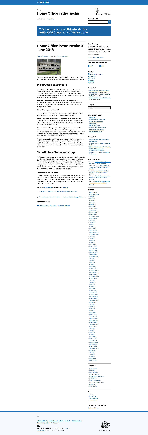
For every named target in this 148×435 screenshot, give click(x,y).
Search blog (93, 18)
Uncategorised (93, 386)
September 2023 (94, 216)
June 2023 (92, 222)
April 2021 (92, 264)
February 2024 (93, 208)
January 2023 (93, 230)
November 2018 (93, 320)
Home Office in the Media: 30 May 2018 (49, 197)
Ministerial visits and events (96, 376)
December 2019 (93, 294)
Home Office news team (43, 56)
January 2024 (93, 210)
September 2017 (93, 348)
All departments (76, 420)
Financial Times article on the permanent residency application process (99, 167)
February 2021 (93, 268)
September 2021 (93, 256)
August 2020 (93, 278)
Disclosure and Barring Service (97, 127)
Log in (91, 394)
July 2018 (92, 328)
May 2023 (92, 224)
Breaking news (93, 368)
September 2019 (93, 300)
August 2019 (92, 302)
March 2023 (92, 228)
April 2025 (92, 200)
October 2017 (93, 346)
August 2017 (92, 350)
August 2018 (92, 326)
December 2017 (93, 342)
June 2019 (92, 306)
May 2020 (92, 284)
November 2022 (93, 232)
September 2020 (94, 276)
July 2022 (92, 236)
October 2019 (93, 298)
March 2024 (92, 206)
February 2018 (93, 338)
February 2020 (93, 290)
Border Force (43, 191)
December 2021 (93, 250)
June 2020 (92, 282)
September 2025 (94, 194)
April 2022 (92, 242)
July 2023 (92, 220)
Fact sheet (92, 370)
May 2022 (92, 240)
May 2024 (92, 202)
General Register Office (95, 131)
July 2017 (91, 352)
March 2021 (92, 266)
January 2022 (93, 248)
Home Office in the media (58, 13)
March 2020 (92, 288)
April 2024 (92, 204)
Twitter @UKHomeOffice (96, 74)
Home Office (50, 19)
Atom (102, 66)
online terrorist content (70, 191)
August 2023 (93, 218)
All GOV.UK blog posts (56, 420)
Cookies (55, 423)
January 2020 (93, 292)
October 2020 (93, 274)
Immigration (51, 191)
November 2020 (93, 272)
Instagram (92, 76)
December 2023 (93, 212)
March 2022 (92, 244)
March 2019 (92, 312)
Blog (39, 9)
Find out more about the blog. (96, 57)
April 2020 (92, 286)
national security (59, 191)
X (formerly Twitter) (44, 205)
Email (68, 205)
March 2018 (92, 336)
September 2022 (94, 234)
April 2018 (92, 334)
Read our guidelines (93, 408)
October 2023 (93, 214)
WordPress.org (93, 400)
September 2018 (93, 324)
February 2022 (93, 246)
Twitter (65, 187)
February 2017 (93, 360)
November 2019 (93, 296)
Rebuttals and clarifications (96, 382)
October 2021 (93, 254)
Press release (92, 378)
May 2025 (92, 198)
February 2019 (93, 314)
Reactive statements (62, 56)
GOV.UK (67, 420)
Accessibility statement (44, 423)
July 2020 (92, 280)
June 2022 (92, 238)
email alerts (48, 187)
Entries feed (92, 396)
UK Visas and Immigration (96, 121)
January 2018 (93, 340)
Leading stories (93, 372)
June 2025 (92, 196)
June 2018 (92, 330)
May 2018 (92, 332)
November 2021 (93, 252)
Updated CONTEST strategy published (73, 197)
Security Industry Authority (96, 129)
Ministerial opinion (94, 374)
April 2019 (92, 310)
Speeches (92, 384)
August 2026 (93, 192)
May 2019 (92, 308)
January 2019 (93, 316)
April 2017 (92, 356)
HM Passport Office (94, 125)
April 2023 (92, 226)
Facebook (54, 205)
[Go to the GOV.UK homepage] (43, 2)
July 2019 (92, 304)
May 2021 (92, 262)
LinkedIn (62, 205)
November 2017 (93, 344)
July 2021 (92, 258)
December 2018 (93, 318)
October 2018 (93, 322)
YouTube (92, 82)
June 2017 (92, 354)
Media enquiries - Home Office (97, 119)
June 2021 (92, 260)
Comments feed (93, 398)
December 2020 (93, 270)
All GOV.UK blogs (42, 420)
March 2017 (92, 358)
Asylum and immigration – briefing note (99, 97)
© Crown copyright (105, 430)
